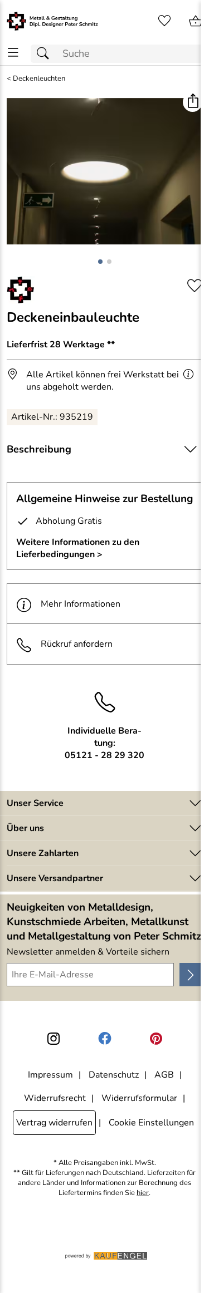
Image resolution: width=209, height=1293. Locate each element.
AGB (164, 1075)
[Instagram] (53, 1038)
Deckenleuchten (39, 78)
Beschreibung (39, 449)
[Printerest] (156, 1038)
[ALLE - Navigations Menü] (13, 53)
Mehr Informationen (80, 604)
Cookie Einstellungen (151, 1123)
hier (143, 1193)
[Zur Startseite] (52, 21)
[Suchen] (46, 54)
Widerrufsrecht (55, 1098)
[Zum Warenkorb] (195, 21)
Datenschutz (114, 1075)
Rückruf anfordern (77, 644)
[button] (192, 102)
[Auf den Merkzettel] (194, 286)
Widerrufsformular (139, 1098)
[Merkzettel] (164, 21)
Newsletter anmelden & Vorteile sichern (88, 952)
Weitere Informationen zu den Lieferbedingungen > (77, 548)
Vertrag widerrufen (54, 1123)
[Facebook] (105, 1038)
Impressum (50, 1075)
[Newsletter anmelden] (190, 974)
